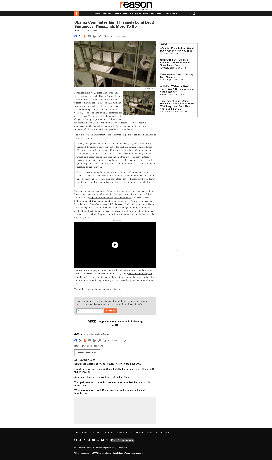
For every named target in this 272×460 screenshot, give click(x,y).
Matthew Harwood (166, 111)
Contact (150, 432)
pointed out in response (118, 122)
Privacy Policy (111, 448)
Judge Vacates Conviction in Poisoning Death (115, 323)
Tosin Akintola (165, 94)
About (77, 432)
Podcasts (127, 13)
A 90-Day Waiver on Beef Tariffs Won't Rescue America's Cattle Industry (177, 89)
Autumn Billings (166, 68)
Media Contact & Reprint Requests (88, 346)
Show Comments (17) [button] (88, 353)
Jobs (113, 432)
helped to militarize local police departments (110, 197)
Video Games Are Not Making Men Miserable (176, 76)
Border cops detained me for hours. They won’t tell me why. (107, 363)
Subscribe (171, 13)
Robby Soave (164, 80)
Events (100, 432)
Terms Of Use (122, 448)
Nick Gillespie (165, 53)
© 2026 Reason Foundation (84, 448)
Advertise (130, 432)
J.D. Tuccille (78, 30)
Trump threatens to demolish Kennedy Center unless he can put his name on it (112, 384)
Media (159, 432)
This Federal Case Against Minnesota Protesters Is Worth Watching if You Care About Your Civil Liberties (177, 105)
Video (117, 13)
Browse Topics (88, 432)
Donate (160, 13)
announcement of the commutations (108, 134)
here (118, 289)
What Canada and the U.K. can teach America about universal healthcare (109, 392)
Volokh (138, 13)
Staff (107, 432)
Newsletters (148, 13)
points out (86, 201)
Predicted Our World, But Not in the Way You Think (177, 49)
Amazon (167, 432)
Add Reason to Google (116, 36)
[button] (195, 13)
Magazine (107, 13)
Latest (98, 13)
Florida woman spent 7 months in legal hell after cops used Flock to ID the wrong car (114, 370)
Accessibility (100, 448)
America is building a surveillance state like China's (103, 377)
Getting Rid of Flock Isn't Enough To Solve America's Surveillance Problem (175, 62)
